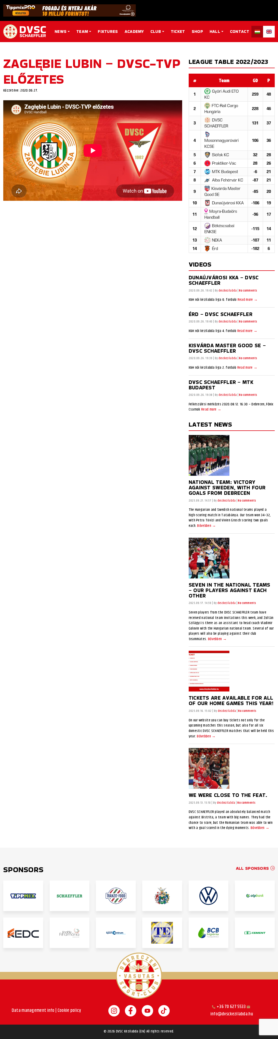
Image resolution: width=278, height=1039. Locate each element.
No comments (248, 290)
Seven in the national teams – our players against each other (229, 590)
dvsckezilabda (228, 291)
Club (155, 31)
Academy (134, 31)
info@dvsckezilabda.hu (231, 1014)
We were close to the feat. (228, 795)
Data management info (33, 1010)
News (61, 31)
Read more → (248, 300)
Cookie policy (69, 1010)
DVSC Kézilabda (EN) (131, 1031)
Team (82, 31)
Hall (215, 31)
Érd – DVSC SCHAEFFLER (220, 314)
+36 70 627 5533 (231, 1006)
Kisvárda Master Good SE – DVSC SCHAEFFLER (227, 348)
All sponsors (253, 868)
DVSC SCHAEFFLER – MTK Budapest (221, 384)
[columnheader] (224, 80)
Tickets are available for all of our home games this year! (231, 700)
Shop (197, 31)
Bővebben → (206, 526)
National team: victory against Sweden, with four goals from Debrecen (227, 487)
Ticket (178, 31)
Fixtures (108, 31)
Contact (239, 31)
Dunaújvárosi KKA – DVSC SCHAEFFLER (224, 280)
